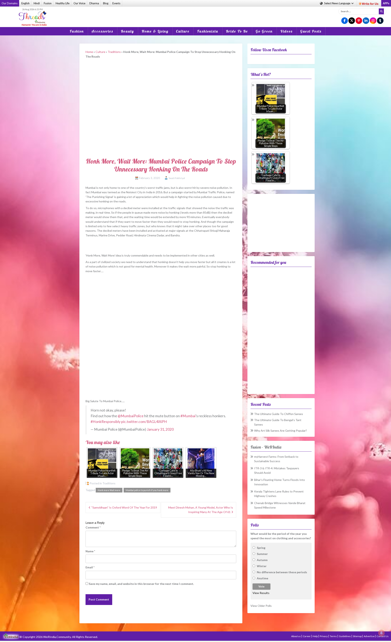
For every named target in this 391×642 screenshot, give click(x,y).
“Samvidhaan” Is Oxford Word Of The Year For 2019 (124, 507)
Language (337, 3)
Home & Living (155, 31)
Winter (262, 566)
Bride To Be (237, 31)
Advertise (369, 636)
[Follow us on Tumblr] (380, 21)
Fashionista (207, 31)
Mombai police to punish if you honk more (147, 490)
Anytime (262, 578)
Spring (261, 547)
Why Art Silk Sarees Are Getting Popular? (280, 430)
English (25, 3)
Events (116, 3)
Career (307, 636)
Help (315, 636)
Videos (286, 31)
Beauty (127, 31)
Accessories (102, 31)
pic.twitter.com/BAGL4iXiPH (144, 421)
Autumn (262, 560)
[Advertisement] (195, 14)
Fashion (77, 31)
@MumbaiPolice (131, 416)
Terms (333, 636)
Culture (183, 31)
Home (89, 52)
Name (90, 551)
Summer (262, 554)
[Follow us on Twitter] (351, 21)
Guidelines (345, 636)
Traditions (114, 52)
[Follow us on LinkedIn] (366, 21)
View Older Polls (261, 605)
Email (90, 567)
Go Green (264, 31)
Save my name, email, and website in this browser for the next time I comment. (141, 583)
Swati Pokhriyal (177, 178)
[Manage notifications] (381, 633)
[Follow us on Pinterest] (359, 21)
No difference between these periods (282, 572)
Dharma (94, 3)
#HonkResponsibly (106, 421)
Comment (93, 527)
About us (296, 636)
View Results (261, 593)
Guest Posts (311, 31)
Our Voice (79, 3)
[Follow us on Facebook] (344, 21)
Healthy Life (62, 3)
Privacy (324, 636)
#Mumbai (188, 416)
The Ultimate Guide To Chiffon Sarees (278, 414)
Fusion (48, 3)
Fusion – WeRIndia (265, 447)
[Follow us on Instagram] (373, 21)
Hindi (37, 3)
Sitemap (357, 636)
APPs (386, 3)
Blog (105, 3)
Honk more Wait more (109, 490)
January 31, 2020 (160, 429)
